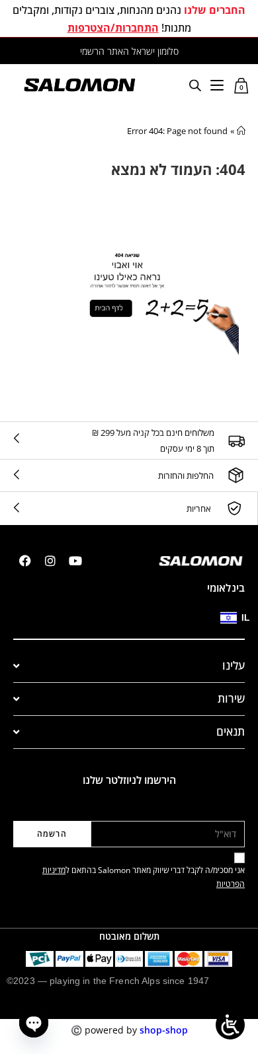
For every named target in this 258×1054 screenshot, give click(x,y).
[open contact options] (33, 1022)
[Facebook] (25, 561)
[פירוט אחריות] (234, 508)
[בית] (241, 131)
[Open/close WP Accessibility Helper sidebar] (230, 1024)
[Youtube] (75, 561)
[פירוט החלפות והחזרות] (235, 475)
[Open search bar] (195, 84)
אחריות (199, 508)
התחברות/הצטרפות (113, 27)
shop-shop (164, 1030)
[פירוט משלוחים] (236, 440)
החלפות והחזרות (186, 475)
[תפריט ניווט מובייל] (217, 84)
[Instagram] (50, 561)
